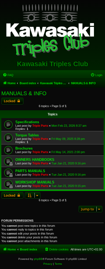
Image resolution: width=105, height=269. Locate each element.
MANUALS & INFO (24, 93)
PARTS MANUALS (30, 171)
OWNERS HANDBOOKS (34, 160)
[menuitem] (8, 75)
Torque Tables (27, 135)
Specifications (27, 122)
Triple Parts (40, 125)
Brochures (24, 148)
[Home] (52, 29)
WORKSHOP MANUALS (34, 182)
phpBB (38, 258)
